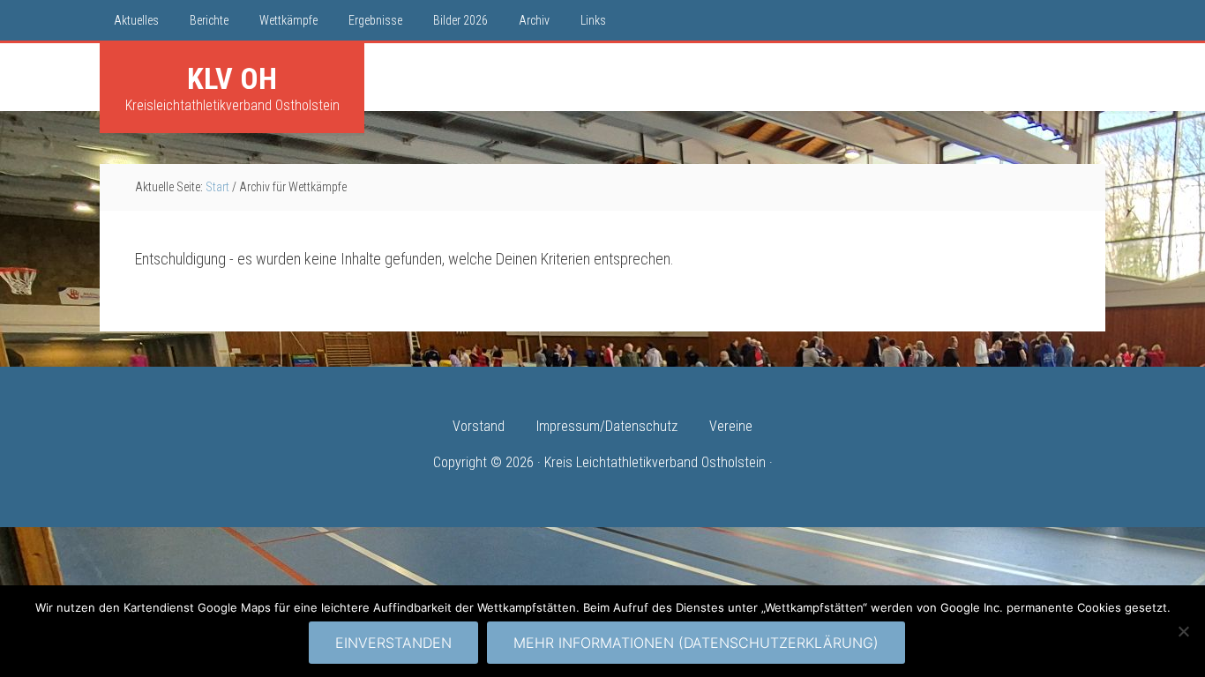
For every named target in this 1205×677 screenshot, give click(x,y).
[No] (1183, 631)
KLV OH (232, 78)
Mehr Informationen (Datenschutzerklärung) (696, 642)
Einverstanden (393, 642)
